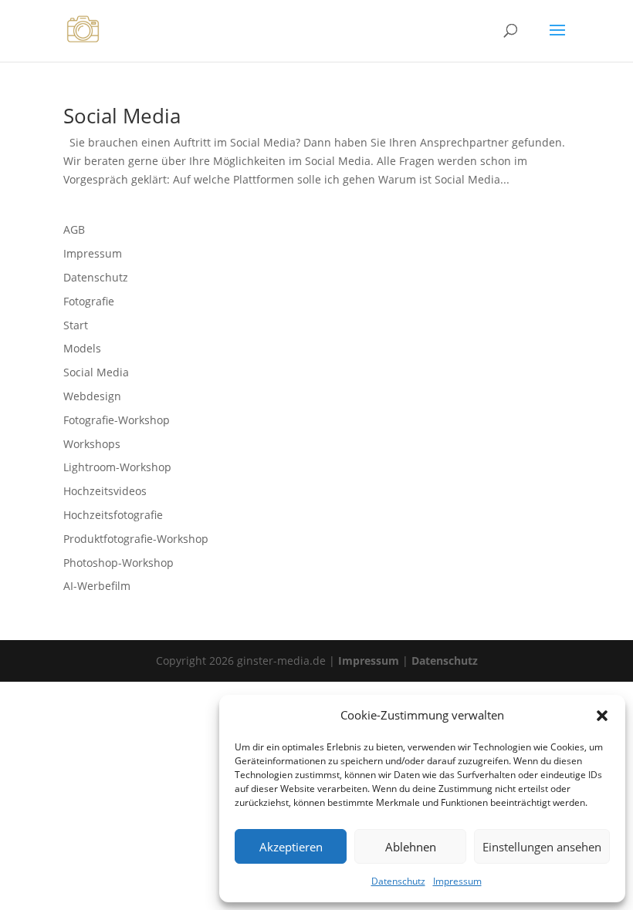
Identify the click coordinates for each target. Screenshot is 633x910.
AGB (74, 229)
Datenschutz (398, 881)
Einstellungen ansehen (541, 846)
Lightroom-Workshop (117, 467)
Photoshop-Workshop (118, 562)
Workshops (91, 443)
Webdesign (92, 396)
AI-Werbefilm (96, 585)
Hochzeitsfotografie (113, 514)
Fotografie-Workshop (116, 420)
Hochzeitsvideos (105, 491)
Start (75, 325)
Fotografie (88, 301)
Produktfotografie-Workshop (135, 538)
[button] (602, 715)
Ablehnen (410, 846)
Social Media (122, 116)
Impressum (457, 881)
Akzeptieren (291, 846)
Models (82, 348)
